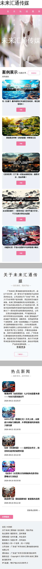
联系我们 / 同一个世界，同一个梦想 (16, 543)
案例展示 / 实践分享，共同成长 (14, 540)
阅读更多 (34, 73)
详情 (21, 109)
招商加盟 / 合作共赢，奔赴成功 (14, 537)
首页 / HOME (7, 527)
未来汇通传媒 (14, 3)
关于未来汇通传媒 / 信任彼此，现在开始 (17, 530)
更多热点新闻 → (33, 510)
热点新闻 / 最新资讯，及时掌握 (14, 533)
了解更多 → (21, 354)
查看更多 (21, 347)
